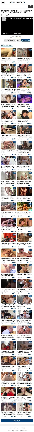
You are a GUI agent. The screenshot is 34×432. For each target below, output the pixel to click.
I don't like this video (13, 37)
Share (18, 40)
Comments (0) (26, 40)
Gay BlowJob (15, 430)
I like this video (11, 37)
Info (5, 40)
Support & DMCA (13, 428)
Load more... (17, 420)
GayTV (17, 2)
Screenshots (12, 40)
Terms (23, 428)
